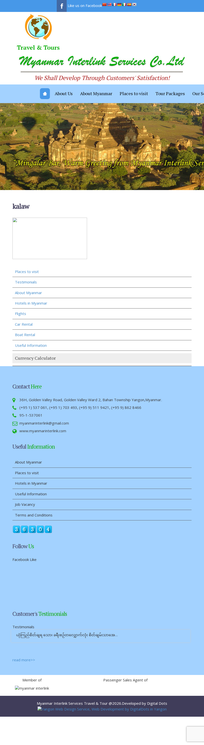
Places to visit (134, 93)
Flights (20, 313)
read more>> (23, 659)
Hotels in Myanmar (31, 303)
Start (100, 645)
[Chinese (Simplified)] (104, 4)
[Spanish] (129, 4)
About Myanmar (96, 93)
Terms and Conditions (33, 514)
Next (196, 687)
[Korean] (134, 4)
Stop (104, 645)
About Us (64, 93)
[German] (119, 4)
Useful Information (31, 345)
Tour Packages (170, 93)
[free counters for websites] (32, 528)
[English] (109, 4)
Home (45, 93)
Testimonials (26, 281)
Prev (52, 687)
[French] (114, 4)
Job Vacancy (25, 504)
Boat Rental (25, 334)
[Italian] (124, 4)
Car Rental (24, 324)
